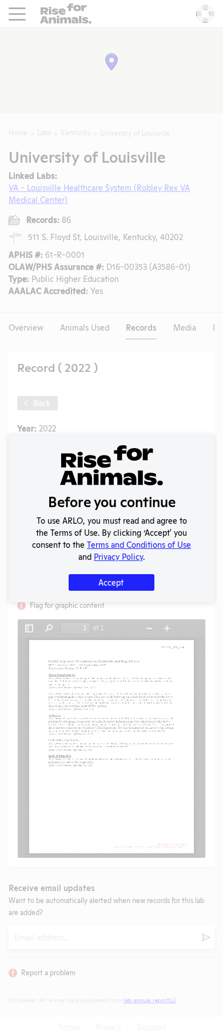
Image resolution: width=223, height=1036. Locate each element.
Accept (111, 581)
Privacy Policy (118, 556)
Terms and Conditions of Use (139, 544)
